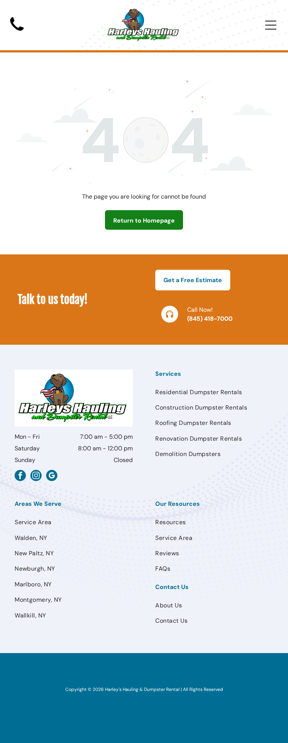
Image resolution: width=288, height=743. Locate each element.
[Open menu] (270, 25)
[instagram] (36, 476)
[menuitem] (214, 392)
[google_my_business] (51, 476)
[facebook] (20, 476)
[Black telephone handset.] (17, 33)
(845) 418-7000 (209, 319)
